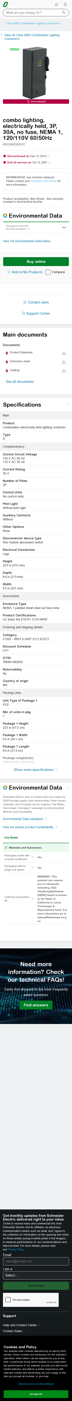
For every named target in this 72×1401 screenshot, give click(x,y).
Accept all (36, 1394)
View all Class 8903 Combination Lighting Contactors (31, 37)
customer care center (43, 181)
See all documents (20, 382)
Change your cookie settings (36, 1383)
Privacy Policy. (16, 1249)
